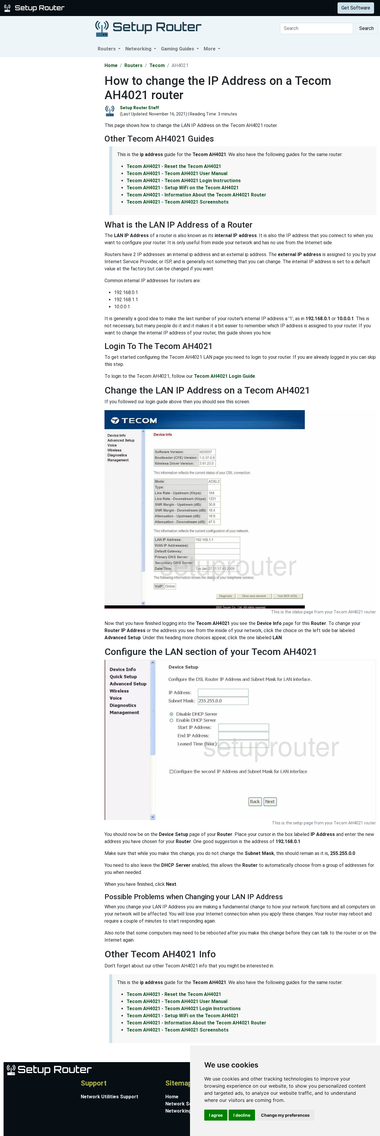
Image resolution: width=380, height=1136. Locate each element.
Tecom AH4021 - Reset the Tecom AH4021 (173, 166)
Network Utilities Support (109, 1096)
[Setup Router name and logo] (35, 7)
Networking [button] (139, 49)
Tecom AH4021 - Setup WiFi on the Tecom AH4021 (182, 188)
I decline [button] (241, 1115)
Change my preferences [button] (285, 1115)
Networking (120, 8)
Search (366, 28)
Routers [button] (107, 49)
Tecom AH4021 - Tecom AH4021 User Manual (176, 173)
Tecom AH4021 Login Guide (224, 376)
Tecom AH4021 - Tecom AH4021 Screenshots (177, 202)
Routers (93, 8)
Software (148, 8)
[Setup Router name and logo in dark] (148, 28)
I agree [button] (216, 1115)
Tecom (157, 65)
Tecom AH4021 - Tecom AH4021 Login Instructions (183, 180)
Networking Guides (186, 1111)
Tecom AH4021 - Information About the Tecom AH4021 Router (196, 195)
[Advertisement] (51, 146)
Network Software (186, 1104)
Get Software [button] (355, 8)
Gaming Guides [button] (178, 49)
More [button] (210, 49)
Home (111, 65)
